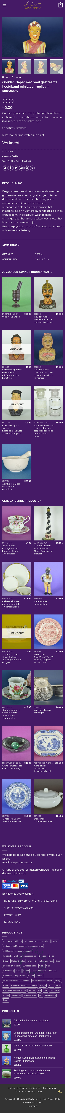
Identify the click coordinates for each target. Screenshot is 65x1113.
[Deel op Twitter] (15, 168)
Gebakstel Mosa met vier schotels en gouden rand (11, 604)
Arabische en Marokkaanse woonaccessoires (23, 946)
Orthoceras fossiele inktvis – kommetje (12, 767)
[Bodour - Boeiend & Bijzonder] (32, 5)
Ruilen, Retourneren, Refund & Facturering (30, 900)
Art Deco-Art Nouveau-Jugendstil (17, 951)
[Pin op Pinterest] (26, 168)
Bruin (30, 961)
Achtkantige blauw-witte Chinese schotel (42, 768)
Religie (43, 985)
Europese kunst (29, 966)
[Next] (57, 37)
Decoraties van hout (44, 961)
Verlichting (16, 995)
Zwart (5, 1000)
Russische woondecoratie (14, 990)
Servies (31, 990)
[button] (4, 5)
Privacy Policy (12, 914)
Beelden (15, 156)
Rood (24, 161)
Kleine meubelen (39, 971)
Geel (41, 966)
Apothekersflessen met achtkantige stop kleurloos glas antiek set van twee (44, 430)
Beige (18, 161)
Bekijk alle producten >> (17, 862)
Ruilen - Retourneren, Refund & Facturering (32, 1088)
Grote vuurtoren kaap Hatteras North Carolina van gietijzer (43, 549)
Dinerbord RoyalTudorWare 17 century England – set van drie (44, 658)
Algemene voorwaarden (19, 907)
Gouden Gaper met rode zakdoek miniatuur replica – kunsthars (43, 373)
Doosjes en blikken (11, 966)
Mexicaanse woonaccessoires (16, 980)
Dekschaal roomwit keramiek (43, 820)
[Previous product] (11, 101)
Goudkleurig (8, 971)
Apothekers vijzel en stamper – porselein (11, 486)
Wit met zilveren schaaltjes (42, 711)
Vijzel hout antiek (11, 317)
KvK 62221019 (12, 921)
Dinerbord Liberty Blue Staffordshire (11, 820)
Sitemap (32, 1106)
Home (5, 77)
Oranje (58, 980)
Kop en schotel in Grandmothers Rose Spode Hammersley (11, 714)
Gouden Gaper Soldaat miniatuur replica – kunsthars (43, 319)
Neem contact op (32, 1102)
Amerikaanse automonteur (41, 602)
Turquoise (54, 990)
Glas (48, 966)
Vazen (6, 995)
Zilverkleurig (50, 995)
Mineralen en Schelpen (42, 980)
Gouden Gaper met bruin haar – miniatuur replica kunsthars (12, 373)
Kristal (31, 976)
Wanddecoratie (29, 995)
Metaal (39, 976)
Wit (29, 161)
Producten (16, 77)
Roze (58, 985)
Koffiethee (7, 976)
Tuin (45, 990)
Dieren (58, 961)
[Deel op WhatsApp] (5, 168)
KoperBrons (20, 976)
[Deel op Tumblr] (32, 168)
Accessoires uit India (12, 941)
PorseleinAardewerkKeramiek (24, 985)
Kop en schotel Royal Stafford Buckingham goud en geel (11, 658)
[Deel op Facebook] (10, 168)
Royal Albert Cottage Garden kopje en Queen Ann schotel (10, 549)
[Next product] (5, 101)
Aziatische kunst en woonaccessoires (19, 956)
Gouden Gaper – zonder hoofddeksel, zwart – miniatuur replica (12, 429)
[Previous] (7, 37)
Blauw (5, 961)
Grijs (18, 971)
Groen (26, 971)
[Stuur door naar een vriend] (21, 168)
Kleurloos (53, 971)
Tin (39, 990)
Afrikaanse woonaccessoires (37, 941)
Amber (55, 941)
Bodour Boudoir (18, 961)
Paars (5, 985)
